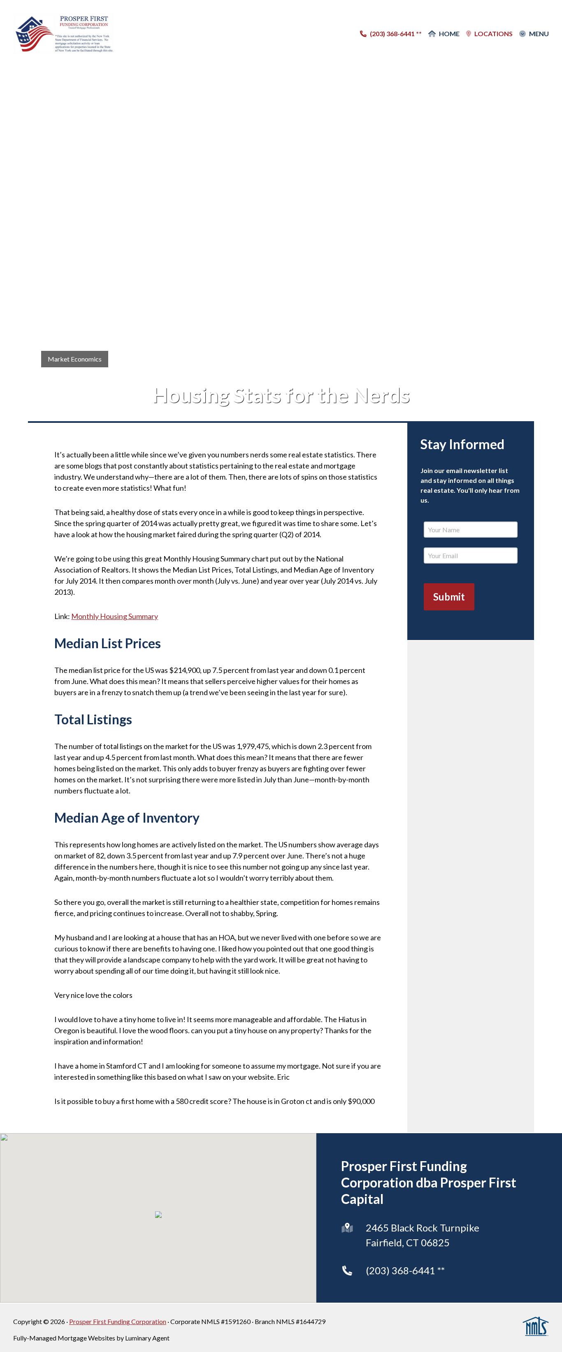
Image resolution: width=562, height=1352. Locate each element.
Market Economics (75, 359)
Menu (539, 33)
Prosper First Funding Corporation (117, 1321)
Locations (493, 33)
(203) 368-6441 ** (405, 1270)
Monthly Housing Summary (114, 616)
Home (449, 33)
